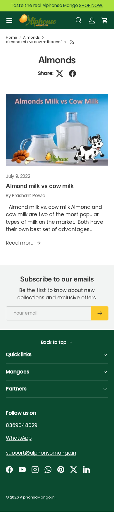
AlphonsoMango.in (37, 497)
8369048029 (21, 425)
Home (11, 38)
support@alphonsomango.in (41, 452)
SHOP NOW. (91, 5)
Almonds (31, 38)
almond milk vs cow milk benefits (36, 42)
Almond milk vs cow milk (39, 186)
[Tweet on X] (59, 73)
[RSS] (72, 42)
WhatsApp (19, 437)
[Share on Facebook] (72, 73)
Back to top (54, 342)
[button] (104, 20)
